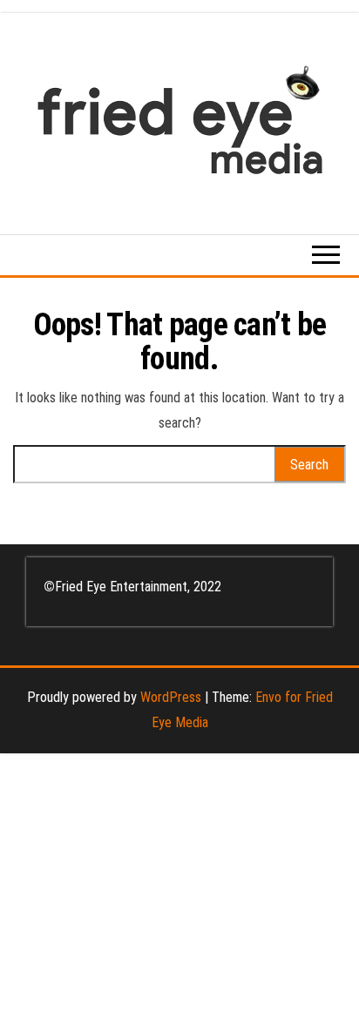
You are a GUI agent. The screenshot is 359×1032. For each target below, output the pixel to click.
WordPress (170, 697)
